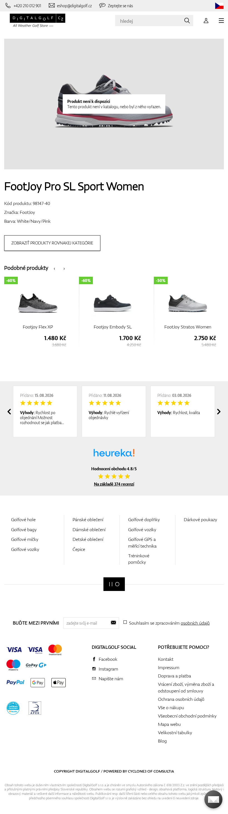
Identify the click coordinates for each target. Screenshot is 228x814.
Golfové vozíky (25, 549)
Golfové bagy (24, 529)
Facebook (108, 659)
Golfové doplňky (144, 519)
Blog (162, 741)
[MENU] (221, 20)
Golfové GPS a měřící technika (142, 542)
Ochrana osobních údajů (181, 699)
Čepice (79, 549)
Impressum (168, 667)
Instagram (108, 669)
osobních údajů (195, 623)
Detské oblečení (88, 539)
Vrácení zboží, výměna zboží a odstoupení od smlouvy (186, 687)
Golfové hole (23, 519)
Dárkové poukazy (200, 519)
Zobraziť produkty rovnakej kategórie (52, 243)
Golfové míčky (24, 539)
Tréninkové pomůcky (138, 559)
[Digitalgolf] (114, 584)
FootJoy (27, 212)
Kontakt (166, 659)
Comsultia (163, 771)
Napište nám (111, 679)
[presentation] (54, 268)
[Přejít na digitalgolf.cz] (219, 5)
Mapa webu (169, 724)
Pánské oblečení (88, 519)
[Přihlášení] (206, 20)
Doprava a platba (174, 676)
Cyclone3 (137, 771)
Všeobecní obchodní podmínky (187, 716)
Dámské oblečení (89, 529)
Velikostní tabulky (175, 732)
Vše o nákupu (171, 707)
